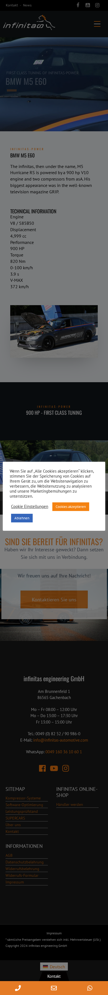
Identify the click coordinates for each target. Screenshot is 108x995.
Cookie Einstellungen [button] (29, 506)
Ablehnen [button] (21, 518)
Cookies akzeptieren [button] (71, 506)
